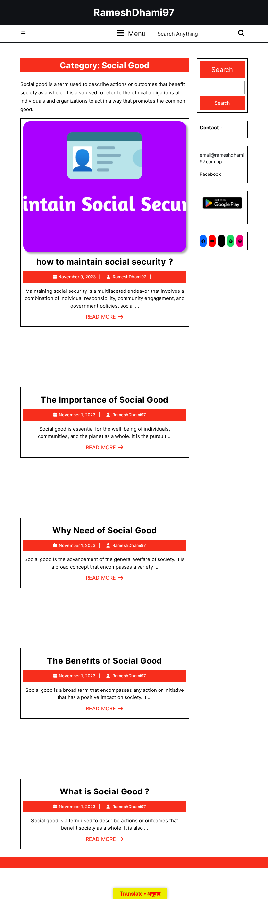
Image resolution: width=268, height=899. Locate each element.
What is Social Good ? (104, 791)
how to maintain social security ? (104, 262)
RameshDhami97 (134, 12)
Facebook (210, 174)
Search (222, 70)
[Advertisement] (104, 359)
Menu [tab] (137, 33)
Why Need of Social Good (104, 530)
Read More (105, 318)
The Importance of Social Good (105, 400)
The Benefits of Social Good (104, 661)
